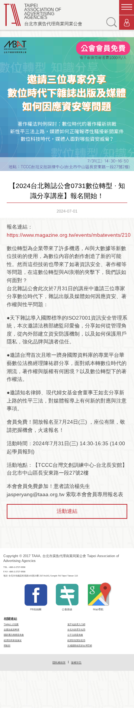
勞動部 (7, 645)
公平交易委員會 (75, 634)
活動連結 (67, 511)
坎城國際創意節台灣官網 (79, 645)
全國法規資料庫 (11, 629)
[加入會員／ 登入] (126, 22)
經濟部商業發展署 (13, 640)
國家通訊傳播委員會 (14, 634)
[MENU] (126, 7)
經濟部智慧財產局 (76, 640)
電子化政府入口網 (76, 624)
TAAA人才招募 (11, 624)
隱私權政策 (59, 662)
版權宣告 (76, 662)
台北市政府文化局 (76, 629)
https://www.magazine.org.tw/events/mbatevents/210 (69, 235)
